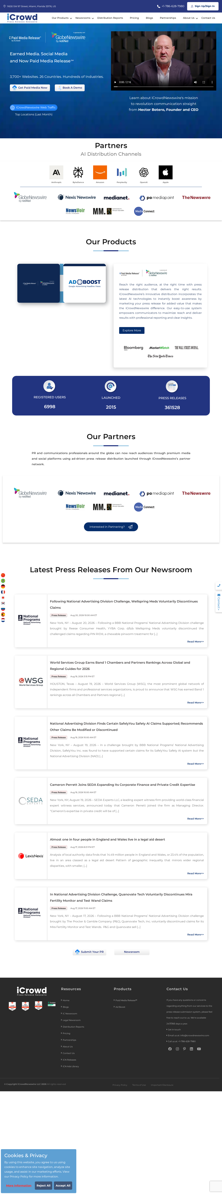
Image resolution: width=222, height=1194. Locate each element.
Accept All (63, 1185)
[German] (3, 586)
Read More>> (195, 641)
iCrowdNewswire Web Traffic (35, 107)
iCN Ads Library (71, 1066)
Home (66, 1000)
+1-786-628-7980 (172, 6)
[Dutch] (3, 619)
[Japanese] (3, 597)
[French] (3, 591)
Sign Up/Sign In (204, 6)
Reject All (43, 1185)
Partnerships (168, 17)
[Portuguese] (3, 580)
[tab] (38, 283)
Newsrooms (82, 17)
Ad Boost (120, 1007)
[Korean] (3, 603)
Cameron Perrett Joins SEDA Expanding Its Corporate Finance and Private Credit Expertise (122, 785)
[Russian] (3, 608)
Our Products (60, 17)
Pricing (134, 17)
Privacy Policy (120, 1085)
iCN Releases (69, 1059)
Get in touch (174, 1029)
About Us (188, 17)
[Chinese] (3, 575)
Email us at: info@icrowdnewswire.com (188, 1035)
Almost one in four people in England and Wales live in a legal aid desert (107, 839)
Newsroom (132, 951)
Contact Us (208, 17)
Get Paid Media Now (32, 87)
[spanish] (3, 614)
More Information (18, 1185)
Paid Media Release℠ (126, 1000)
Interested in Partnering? (107, 526)
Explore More (132, 330)
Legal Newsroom (72, 1020)
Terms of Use (139, 1085)
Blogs (149, 17)
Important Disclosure (162, 1085)
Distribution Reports (110, 17)
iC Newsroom (70, 1013)
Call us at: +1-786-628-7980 (182, 1041)
